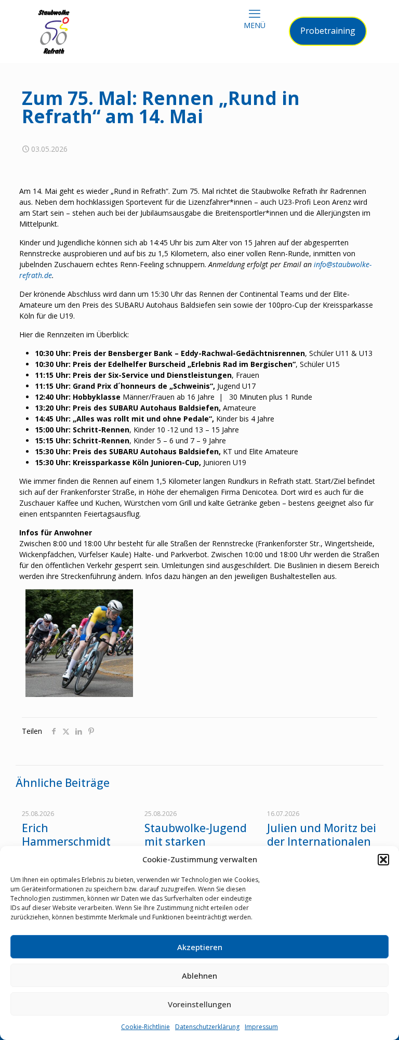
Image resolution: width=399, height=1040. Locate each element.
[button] (383, 859)
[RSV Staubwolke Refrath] (53, 31)
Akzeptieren (199, 947)
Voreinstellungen (199, 1004)
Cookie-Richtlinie (145, 1026)
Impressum (261, 1026)
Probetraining (327, 30)
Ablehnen (199, 975)
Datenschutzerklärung (207, 1026)
